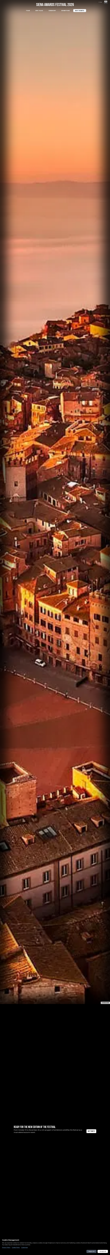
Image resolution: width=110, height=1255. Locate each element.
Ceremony (52, 10)
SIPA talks (39, 10)
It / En (100, 2)
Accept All (103, 1251)
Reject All (91, 1251)
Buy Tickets (79, 10)
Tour (28, 10)
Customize (24, 1247)
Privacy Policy (6, 1247)
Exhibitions (65, 10)
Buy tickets (91, 1131)
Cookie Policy (16, 1247)
